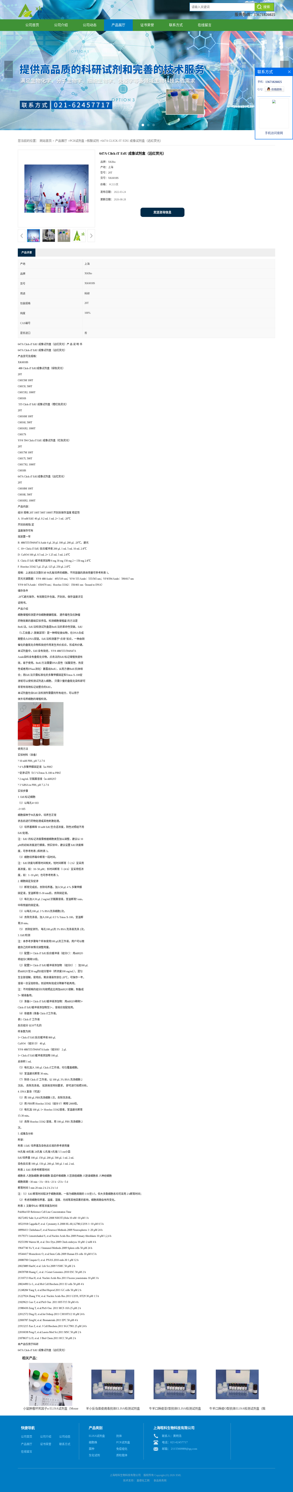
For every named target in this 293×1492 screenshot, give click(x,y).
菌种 (91, 1448)
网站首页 (46, 140)
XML (178, 1475)
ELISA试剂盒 (97, 1435)
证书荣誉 (147, 25)
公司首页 (32, 25)
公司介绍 (61, 25)
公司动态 (90, 25)
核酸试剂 (93, 140)
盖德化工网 (143, 1480)
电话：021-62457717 (175, 1442)
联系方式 (176, 25)
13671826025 (264, 14)
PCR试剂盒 (77, 140)
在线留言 (204, 25)
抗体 (119, 1435)
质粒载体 (121, 1455)
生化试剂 (94, 1455)
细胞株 (93, 1442)
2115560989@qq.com (184, 1448)
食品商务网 (160, 1480)
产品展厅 (118, 25)
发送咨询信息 (162, 212)
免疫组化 (121, 1448)
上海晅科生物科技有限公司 (125, 1475)
